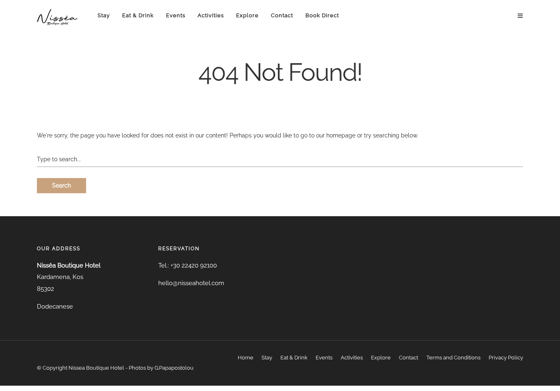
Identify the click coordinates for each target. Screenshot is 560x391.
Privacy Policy (506, 357)
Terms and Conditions (453, 357)
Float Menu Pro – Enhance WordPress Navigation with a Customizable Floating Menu (194, 388)
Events (175, 15)
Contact (282, 15)
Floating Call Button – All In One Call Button (233, 388)
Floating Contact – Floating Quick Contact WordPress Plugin (270, 388)
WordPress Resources (171, 388)
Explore (247, 15)
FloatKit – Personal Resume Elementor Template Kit (294, 388)
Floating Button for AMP (217, 388)
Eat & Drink (138, 15)
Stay (104, 15)
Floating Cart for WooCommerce (250, 388)
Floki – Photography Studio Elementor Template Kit (338, 388)
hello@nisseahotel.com (191, 283)
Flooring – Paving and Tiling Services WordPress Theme (382, 388)
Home (245, 357)
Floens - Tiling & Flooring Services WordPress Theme (317, 388)
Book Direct (322, 15)
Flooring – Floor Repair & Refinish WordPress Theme (360, 388)
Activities (211, 15)
